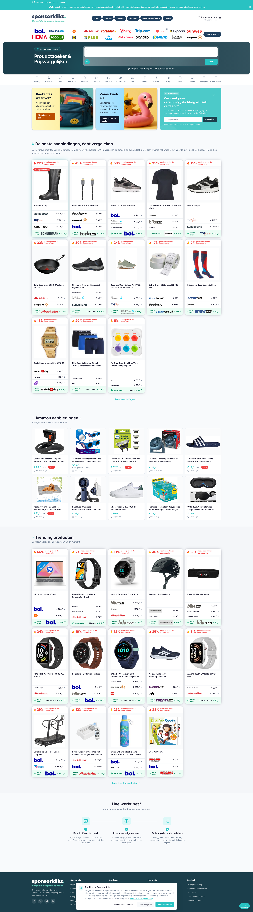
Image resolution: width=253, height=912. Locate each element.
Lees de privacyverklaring (141, 898)
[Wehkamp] (160, 31)
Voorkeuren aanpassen (124, 904)
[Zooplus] (57, 37)
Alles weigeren (145, 904)
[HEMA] (40, 37)
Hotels (96, 18)
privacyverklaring (193, 124)
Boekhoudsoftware (151, 18)
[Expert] (194, 37)
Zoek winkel (211, 34)
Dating (168, 18)
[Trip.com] (143, 31)
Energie (107, 18)
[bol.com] (40, 31)
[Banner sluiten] (250, 7)
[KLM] (108, 37)
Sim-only (133, 18)
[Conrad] (160, 37)
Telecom (120, 18)
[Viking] (126, 31)
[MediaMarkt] (91, 31)
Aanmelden (210, 119)
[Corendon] (108, 31)
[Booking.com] (57, 31)
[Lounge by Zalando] (177, 37)
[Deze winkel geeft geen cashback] (167, 29)
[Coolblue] (74, 31)
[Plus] (91, 37)
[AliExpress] (126, 37)
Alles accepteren (165, 904)
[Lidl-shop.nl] (74, 37)
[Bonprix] (143, 37)
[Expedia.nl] (177, 31)
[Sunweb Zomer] (194, 31)
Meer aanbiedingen (125, 399)
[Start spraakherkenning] (87, 61)
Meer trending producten (125, 783)
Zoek (211, 62)
